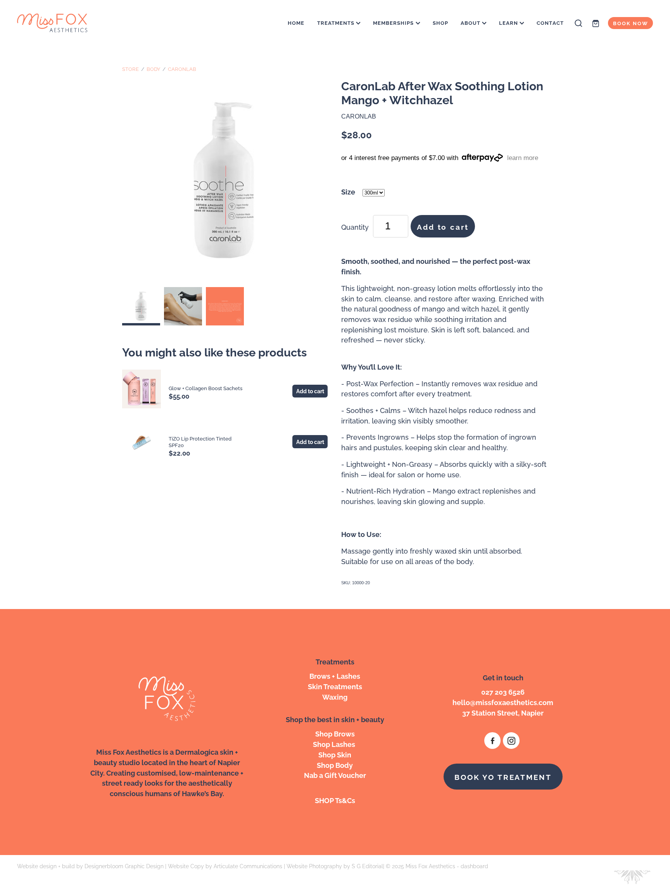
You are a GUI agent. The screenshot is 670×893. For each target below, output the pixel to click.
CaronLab (182, 68)
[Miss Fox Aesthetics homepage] (80, 23)
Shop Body (335, 764)
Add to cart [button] (442, 226)
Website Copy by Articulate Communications (225, 865)
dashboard (474, 865)
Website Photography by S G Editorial (335, 865)
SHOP (440, 22)
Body (154, 68)
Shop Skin (334, 754)
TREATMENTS (336, 22)
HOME (296, 22)
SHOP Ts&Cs (335, 800)
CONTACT (550, 22)
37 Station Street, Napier (503, 712)
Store (130, 68)
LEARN (509, 22)
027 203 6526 (503, 691)
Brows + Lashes (334, 675)
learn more (522, 158)
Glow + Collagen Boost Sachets (205, 387)
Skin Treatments (335, 686)
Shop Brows (335, 733)
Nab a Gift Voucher (335, 774)
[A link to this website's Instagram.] (511, 740)
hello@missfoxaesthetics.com (502, 702)
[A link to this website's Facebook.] (492, 740)
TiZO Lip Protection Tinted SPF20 (200, 441)
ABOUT (471, 22)
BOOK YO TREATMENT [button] (502, 776)
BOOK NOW (630, 22)
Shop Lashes (335, 743)
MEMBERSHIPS (394, 22)
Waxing (334, 696)
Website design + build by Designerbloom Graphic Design (90, 865)
